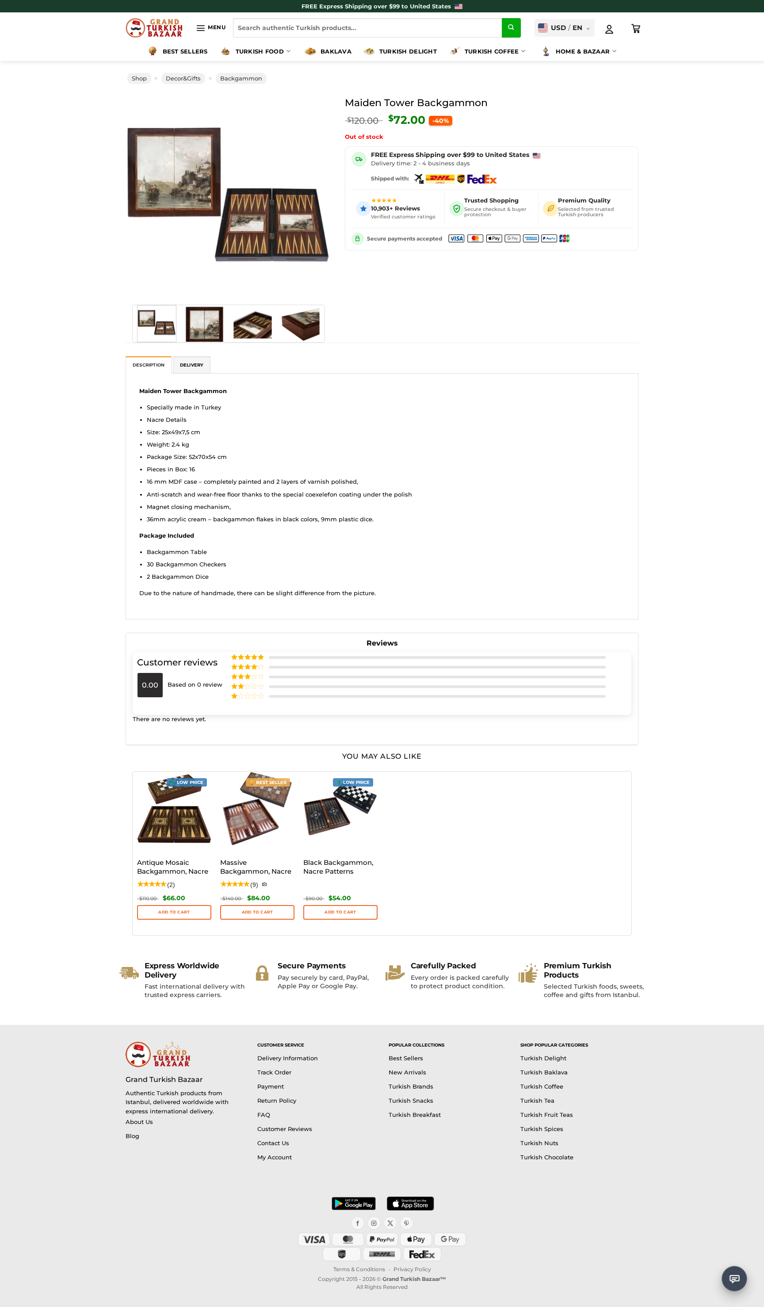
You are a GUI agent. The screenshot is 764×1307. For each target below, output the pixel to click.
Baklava (336, 51)
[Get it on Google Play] (354, 1203)
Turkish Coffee (492, 51)
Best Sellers (185, 51)
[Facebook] (357, 1223)
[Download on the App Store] (410, 1203)
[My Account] (609, 29)
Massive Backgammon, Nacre (255, 866)
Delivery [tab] (192, 365)
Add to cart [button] (174, 912)
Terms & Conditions (359, 1269)
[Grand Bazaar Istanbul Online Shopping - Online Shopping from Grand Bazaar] (154, 28)
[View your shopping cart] (636, 28)
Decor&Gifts (183, 78)
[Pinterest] (406, 1223)
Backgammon (241, 78)
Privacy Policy (412, 1269)
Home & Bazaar (583, 51)
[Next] (312, 195)
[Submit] (511, 28)
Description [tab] (148, 365)
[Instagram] (374, 1223)
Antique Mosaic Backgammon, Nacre (172, 866)
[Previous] (145, 195)
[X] (390, 1223)
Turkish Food (260, 51)
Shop (139, 78)
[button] (210, 28)
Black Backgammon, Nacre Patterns (338, 866)
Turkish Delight (408, 51)
